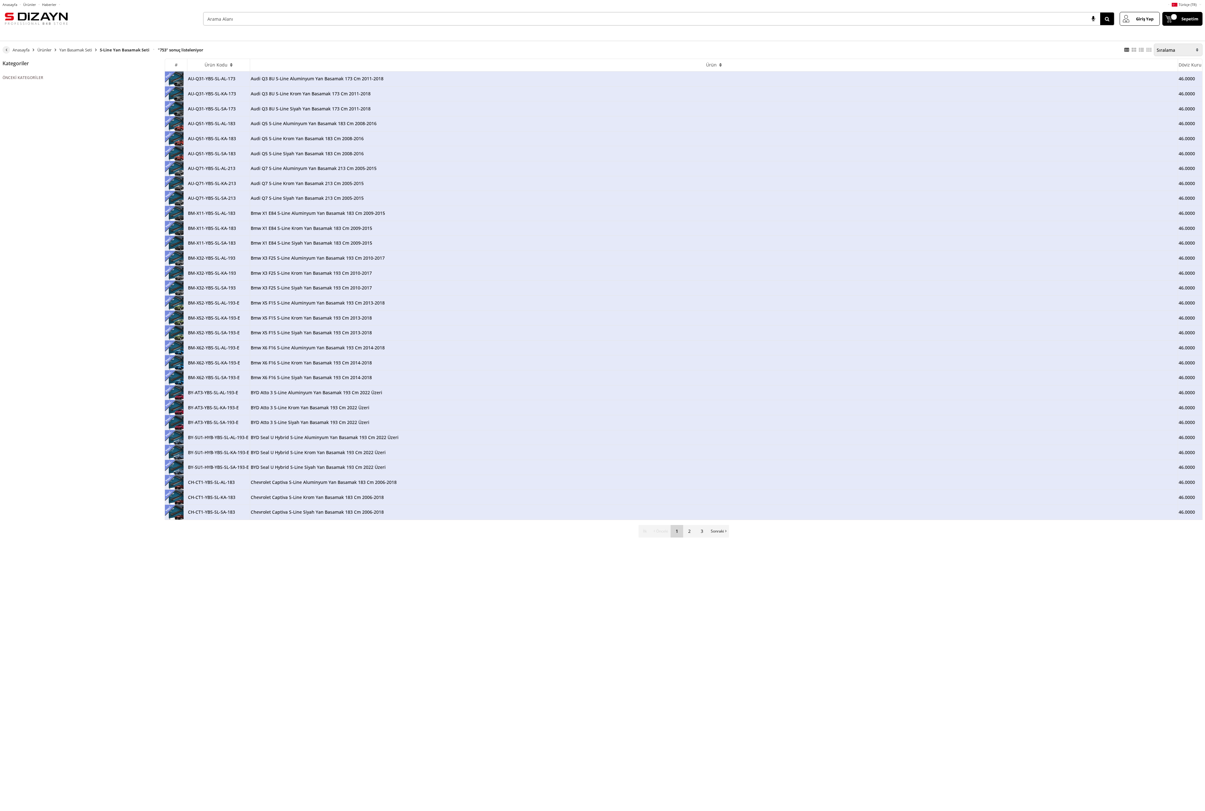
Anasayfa (10, 4)
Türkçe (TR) (1188, 4)
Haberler (49, 5)
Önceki (662, 531)
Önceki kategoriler (23, 77)
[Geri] (6, 50)
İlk (645, 531)
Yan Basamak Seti (75, 50)
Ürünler (29, 4)
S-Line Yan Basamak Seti (124, 50)
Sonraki (717, 531)
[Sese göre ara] (1093, 19)
